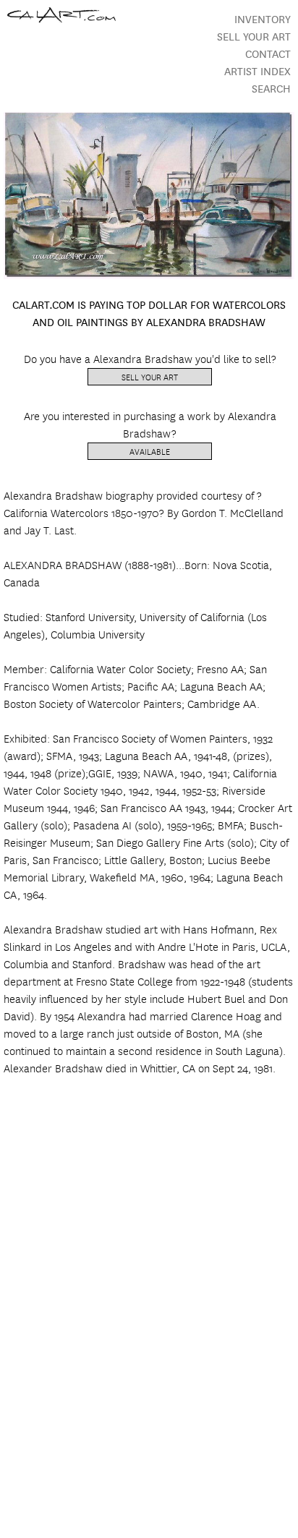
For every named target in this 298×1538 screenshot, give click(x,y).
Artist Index (257, 70)
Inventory (262, 18)
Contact (268, 53)
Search (271, 88)
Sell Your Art (254, 35)
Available (149, 451)
